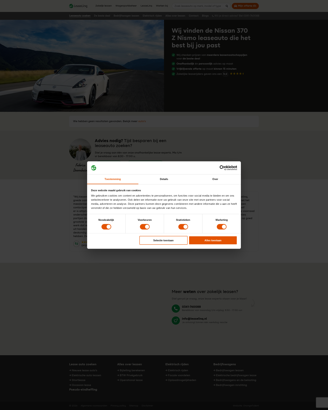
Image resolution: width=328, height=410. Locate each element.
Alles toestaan (212, 240)
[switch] (145, 226)
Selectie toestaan (163, 240)
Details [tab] (164, 179)
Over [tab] (215, 179)
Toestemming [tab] (113, 179)
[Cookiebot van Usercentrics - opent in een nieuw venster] (222, 167)
